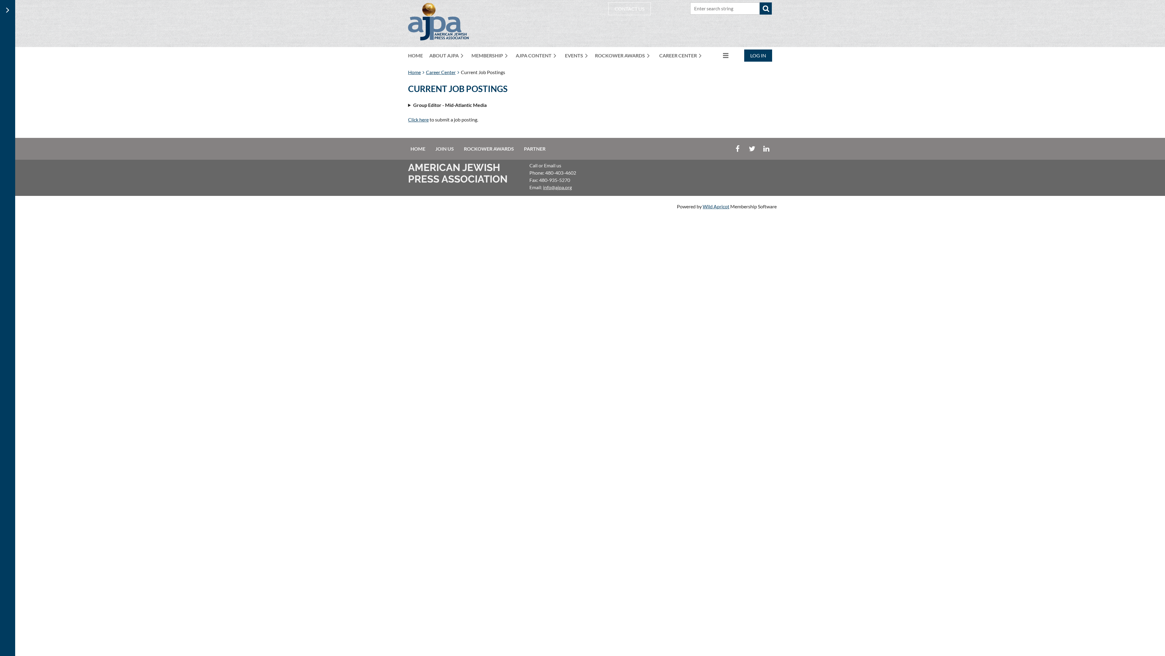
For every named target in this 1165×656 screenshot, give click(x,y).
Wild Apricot (716, 206)
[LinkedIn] (766, 148)
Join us (444, 149)
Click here (418, 119)
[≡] (719, 55)
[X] (751, 148)
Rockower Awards (489, 149)
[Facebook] (737, 148)
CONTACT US (629, 9)
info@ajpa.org (557, 187)
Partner (534, 149)
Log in (758, 55)
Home (414, 72)
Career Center (441, 72)
